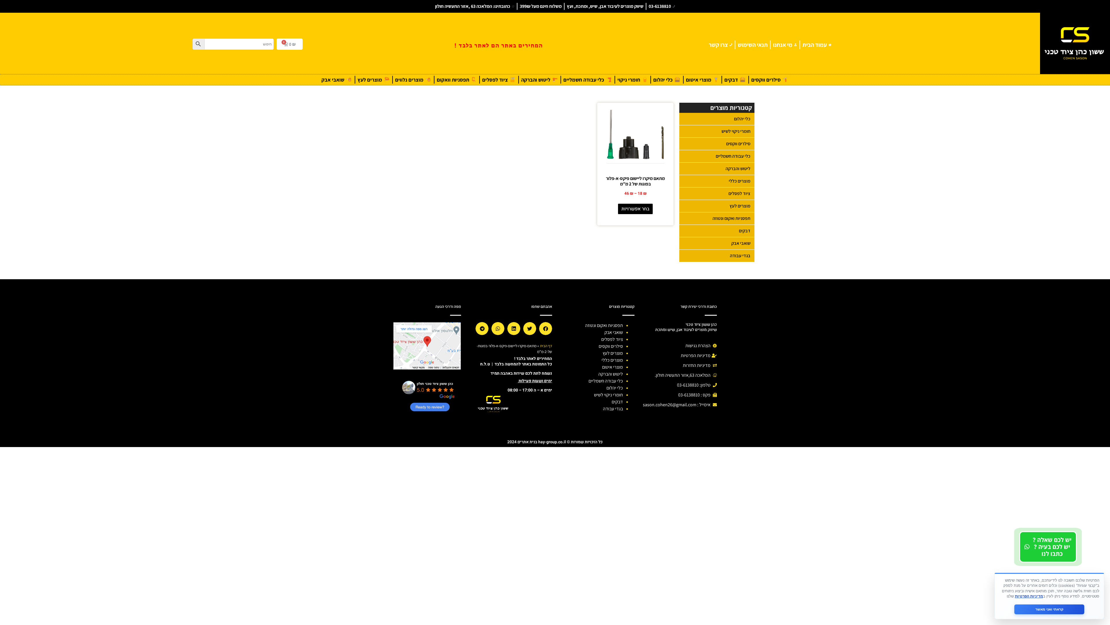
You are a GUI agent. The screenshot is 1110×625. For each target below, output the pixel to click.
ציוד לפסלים (739, 193)
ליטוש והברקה (738, 169)
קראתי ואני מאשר (1049, 609)
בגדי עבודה (740, 256)
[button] (545, 328)
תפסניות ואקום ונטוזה (731, 218)
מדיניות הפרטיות (1029, 596)
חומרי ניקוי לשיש (736, 131)
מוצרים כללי (739, 181)
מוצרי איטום (612, 367)
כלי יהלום (742, 119)
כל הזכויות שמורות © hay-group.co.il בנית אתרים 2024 (555, 442)
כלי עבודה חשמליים (733, 156)
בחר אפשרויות (635, 208)
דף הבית (546, 345)
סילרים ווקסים (738, 144)
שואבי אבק (740, 243)
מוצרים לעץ (740, 206)
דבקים (744, 231)
